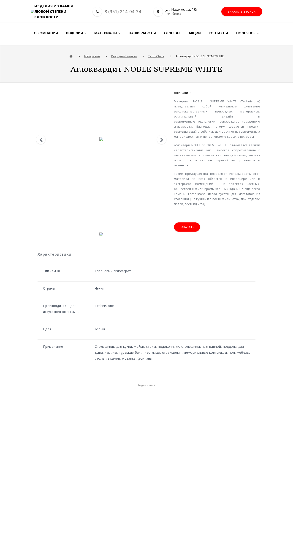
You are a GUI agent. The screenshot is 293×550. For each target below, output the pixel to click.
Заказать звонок (242, 11)
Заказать (187, 227)
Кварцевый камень (124, 56)
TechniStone (156, 56)
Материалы (92, 56)
